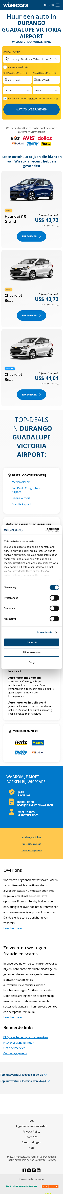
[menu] (57, 5)
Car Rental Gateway (45, 1159)
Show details (44, 632)
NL (45, 5)
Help (32, 1147)
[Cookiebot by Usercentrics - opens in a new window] (45, 529)
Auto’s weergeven (31, 109)
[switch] (54, 598)
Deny (32, 662)
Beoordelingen (31, 1142)
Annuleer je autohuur (32, 837)
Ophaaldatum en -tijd (15, 72)
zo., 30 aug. (43, 79)
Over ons (31, 1137)
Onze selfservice (14, 1048)
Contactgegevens (15, 1053)
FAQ (31, 1120)
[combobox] (35, 90)
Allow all (32, 642)
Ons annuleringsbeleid (31, 850)
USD (51, 5)
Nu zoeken (29, 236)
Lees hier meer (12, 928)
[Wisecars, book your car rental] (15, 5)
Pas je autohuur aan (31, 843)
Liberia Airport (21, 498)
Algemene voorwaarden (31, 1126)
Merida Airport (21, 482)
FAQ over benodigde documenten (25, 1037)
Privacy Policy (31, 1131)
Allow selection (31, 652)
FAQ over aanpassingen (18, 1042)
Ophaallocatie (11, 52)
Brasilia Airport (21, 504)
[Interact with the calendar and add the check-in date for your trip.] (17, 80)
